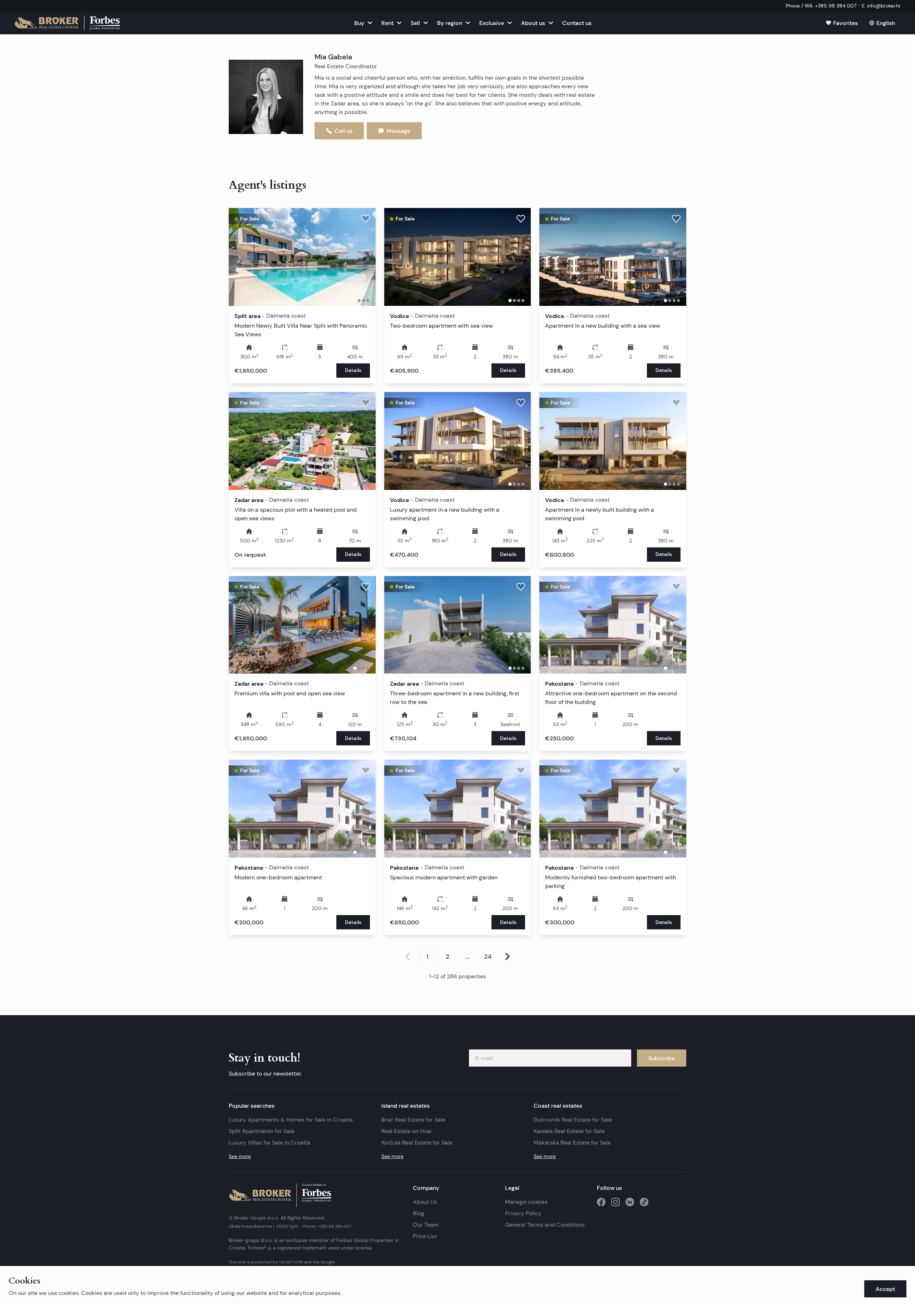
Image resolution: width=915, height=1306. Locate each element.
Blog (418, 1213)
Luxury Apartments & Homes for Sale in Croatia (291, 1119)
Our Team (426, 1224)
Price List (425, 1236)
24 (487, 956)
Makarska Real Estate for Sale (572, 1142)
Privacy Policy (523, 1213)
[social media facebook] (601, 1202)
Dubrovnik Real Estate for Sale (573, 1119)
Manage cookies (526, 1201)
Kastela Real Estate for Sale (569, 1131)
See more (240, 1156)
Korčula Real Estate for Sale (416, 1142)
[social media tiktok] (644, 1202)
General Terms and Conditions (545, 1224)
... (467, 956)
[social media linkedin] (630, 1202)
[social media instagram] (615, 1202)
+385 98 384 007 (334, 1226)
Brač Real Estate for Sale (413, 1119)
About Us (425, 1201)
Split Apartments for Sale (262, 1131)
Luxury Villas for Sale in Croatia (269, 1142)
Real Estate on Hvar (406, 1131)
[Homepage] (67, 23)
